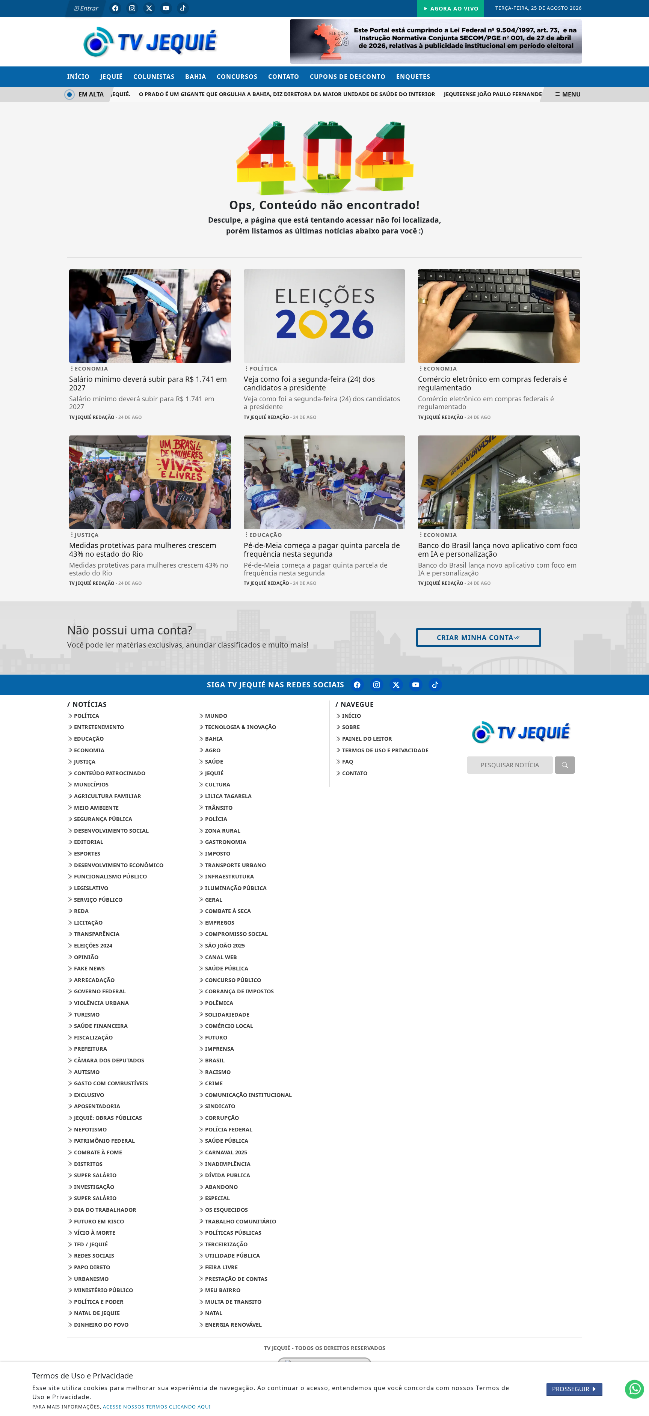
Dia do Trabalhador (104, 1209)
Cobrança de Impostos (239, 991)
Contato (283, 76)
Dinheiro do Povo (100, 1324)
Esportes (86, 853)
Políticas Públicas (232, 1232)
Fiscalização (92, 1037)
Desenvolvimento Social (110, 830)
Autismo (86, 1072)
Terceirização (226, 1244)
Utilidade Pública (232, 1255)
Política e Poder (98, 1301)
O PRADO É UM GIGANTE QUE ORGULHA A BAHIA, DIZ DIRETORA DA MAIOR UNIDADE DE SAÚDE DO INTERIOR (270, 94)
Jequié (111, 76)
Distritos (87, 1163)
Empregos (219, 922)
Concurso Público (232, 980)
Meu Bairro (222, 1290)
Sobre (350, 727)
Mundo (215, 715)
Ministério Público (102, 1290)
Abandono (221, 1186)
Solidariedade (226, 1014)
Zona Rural (222, 830)
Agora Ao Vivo (453, 8)
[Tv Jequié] (150, 41)
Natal (213, 1313)
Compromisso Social (236, 933)
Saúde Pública (226, 968)
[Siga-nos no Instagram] (376, 684)
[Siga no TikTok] (183, 8)
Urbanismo (90, 1278)
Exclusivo (88, 1094)
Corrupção (221, 1117)
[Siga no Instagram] (132, 8)
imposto (217, 853)
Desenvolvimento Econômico (117, 865)
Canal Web (220, 957)
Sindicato (219, 1106)
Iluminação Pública (235, 888)
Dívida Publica (227, 1175)
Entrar (89, 8)
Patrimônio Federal (103, 1140)
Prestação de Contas (235, 1278)
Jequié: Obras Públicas (107, 1117)
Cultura (217, 784)
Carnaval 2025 (225, 1152)
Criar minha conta (475, 637)
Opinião (85, 957)
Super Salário (94, 1175)
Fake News (88, 968)
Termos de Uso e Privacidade (385, 750)
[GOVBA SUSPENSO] (436, 41)
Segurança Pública (102, 818)
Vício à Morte (93, 1232)
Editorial (87, 841)
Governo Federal (99, 991)
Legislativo (90, 888)
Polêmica (218, 1002)
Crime (213, 1083)
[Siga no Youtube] (166, 8)
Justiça (83, 761)
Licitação (87, 922)
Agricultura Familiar (106, 796)
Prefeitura (89, 1048)
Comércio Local (228, 1025)
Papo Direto (91, 1267)
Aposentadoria (96, 1106)
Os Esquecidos (226, 1209)
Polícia (215, 818)
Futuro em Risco (98, 1221)
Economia (88, 750)
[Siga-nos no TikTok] (435, 684)
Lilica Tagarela (228, 796)
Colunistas (154, 76)
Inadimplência (227, 1163)
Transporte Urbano (235, 865)
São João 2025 (224, 945)
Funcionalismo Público (109, 876)
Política (85, 715)
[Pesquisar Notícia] (565, 765)
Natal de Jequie (96, 1313)
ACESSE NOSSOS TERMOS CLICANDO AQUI (157, 1406)
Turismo (86, 1014)
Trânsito (218, 807)
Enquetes (413, 76)
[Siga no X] (149, 8)
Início (78, 76)
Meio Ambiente (95, 807)
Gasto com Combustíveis (110, 1083)
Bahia (195, 76)
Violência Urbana (100, 1002)
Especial (217, 1198)
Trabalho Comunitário (240, 1221)
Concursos (237, 76)
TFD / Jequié (90, 1244)
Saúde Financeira (100, 1025)
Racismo (217, 1072)
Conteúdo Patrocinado (108, 773)
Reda (80, 910)
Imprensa (219, 1048)
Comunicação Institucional (248, 1094)
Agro (212, 750)
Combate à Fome (97, 1152)
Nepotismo (89, 1129)
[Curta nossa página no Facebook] (357, 684)
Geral (213, 899)
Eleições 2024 (92, 945)
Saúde (213, 761)
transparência (95, 933)
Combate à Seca (227, 910)
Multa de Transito (232, 1301)
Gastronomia (225, 841)
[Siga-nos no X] (396, 684)
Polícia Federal (228, 1129)
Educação (88, 738)
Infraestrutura (229, 876)
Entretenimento (98, 727)
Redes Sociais (93, 1255)
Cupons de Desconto (348, 76)
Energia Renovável (233, 1324)
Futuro (215, 1037)
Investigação (93, 1186)
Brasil (214, 1060)
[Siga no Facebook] (115, 8)
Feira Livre (221, 1267)
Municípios (90, 784)
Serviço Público (97, 899)
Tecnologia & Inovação (240, 727)
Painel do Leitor (366, 738)
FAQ (347, 761)
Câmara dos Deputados (108, 1060)
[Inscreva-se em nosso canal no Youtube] (416, 684)
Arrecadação (93, 980)
